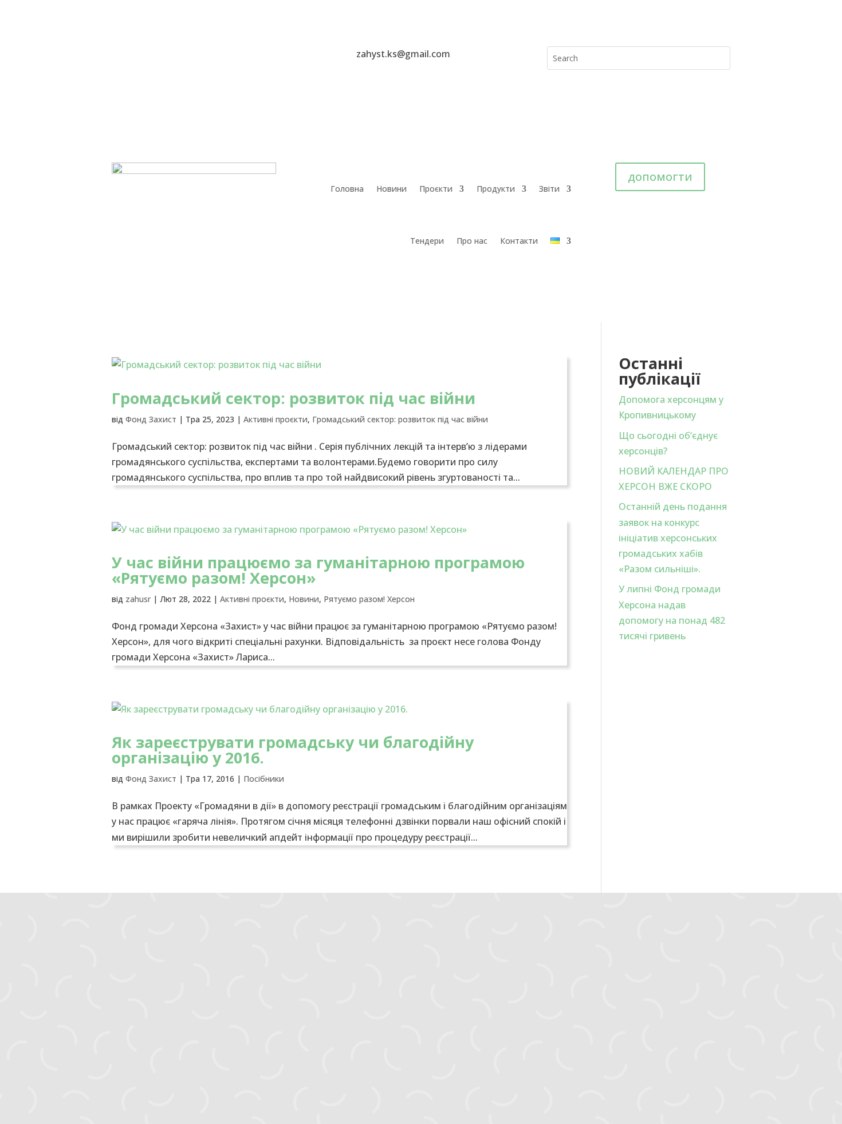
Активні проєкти (275, 419)
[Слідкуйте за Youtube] (167, 55)
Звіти (549, 188)
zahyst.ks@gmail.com (92, 968)
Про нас (472, 240)
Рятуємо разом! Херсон (369, 598)
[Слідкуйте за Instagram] (144, 55)
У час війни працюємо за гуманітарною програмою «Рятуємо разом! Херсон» (318, 570)
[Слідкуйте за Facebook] (121, 55)
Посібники (263, 778)
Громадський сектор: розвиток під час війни (293, 398)
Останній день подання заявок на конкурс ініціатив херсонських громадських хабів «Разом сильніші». (673, 537)
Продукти (496, 188)
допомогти (660, 176)
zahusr (138, 598)
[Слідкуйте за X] (189, 55)
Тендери (427, 240)
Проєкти (436, 188)
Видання (229, 1027)
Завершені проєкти (252, 1012)
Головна (347, 188)
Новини (391, 188)
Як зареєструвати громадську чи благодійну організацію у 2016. (293, 749)
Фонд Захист (150, 419)
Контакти (519, 240)
